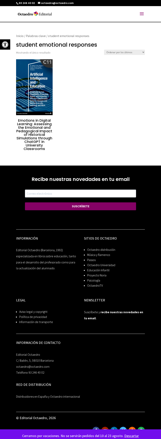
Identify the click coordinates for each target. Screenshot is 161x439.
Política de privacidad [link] (33, 317)
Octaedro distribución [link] (101, 250)
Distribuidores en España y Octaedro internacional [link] (48, 397)
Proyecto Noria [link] (96, 275)
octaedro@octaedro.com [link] (32, 367)
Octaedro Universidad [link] (101, 265)
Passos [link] (91, 260)
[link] (5, 44)
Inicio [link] (20, 36)
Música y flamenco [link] (98, 255)
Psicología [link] (93, 280)
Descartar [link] (131, 435)
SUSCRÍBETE (80, 206)
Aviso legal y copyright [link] (33, 312)
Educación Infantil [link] (98, 270)
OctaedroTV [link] (95, 285)
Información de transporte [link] (36, 322)
